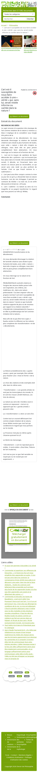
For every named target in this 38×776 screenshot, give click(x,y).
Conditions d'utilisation (14, 757)
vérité (19, 676)
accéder (11, 676)
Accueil (4, 25)
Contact (14, 755)
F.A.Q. (7, 755)
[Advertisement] (19, 71)
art (11, 672)
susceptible (18, 672)
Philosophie (13, 25)
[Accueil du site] (19, 3)
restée (27, 676)
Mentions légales (25, 755)
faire (27, 672)
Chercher (30, 19)
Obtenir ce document (20, 116)
